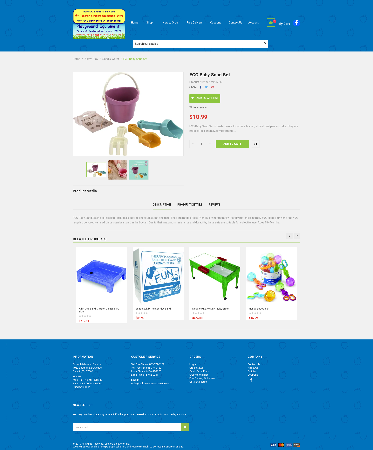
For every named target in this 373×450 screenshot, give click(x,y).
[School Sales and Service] (99, 16)
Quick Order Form (199, 371)
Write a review (198, 107)
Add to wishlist (205, 97)
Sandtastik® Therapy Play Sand (153, 308)
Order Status (196, 367)
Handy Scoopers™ (259, 308)
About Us (253, 367)
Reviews (214, 204)
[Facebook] (296, 23)
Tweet (206, 87)
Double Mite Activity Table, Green (210, 308)
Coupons (253, 374)
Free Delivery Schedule (202, 378)
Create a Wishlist (198, 374)
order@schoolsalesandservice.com (151, 383)
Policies (252, 371)
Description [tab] (162, 204)
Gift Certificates (198, 381)
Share (200, 87)
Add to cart (232, 143)
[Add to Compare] (256, 144)
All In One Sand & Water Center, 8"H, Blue (99, 310)
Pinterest (212, 87)
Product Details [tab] (189, 204)
